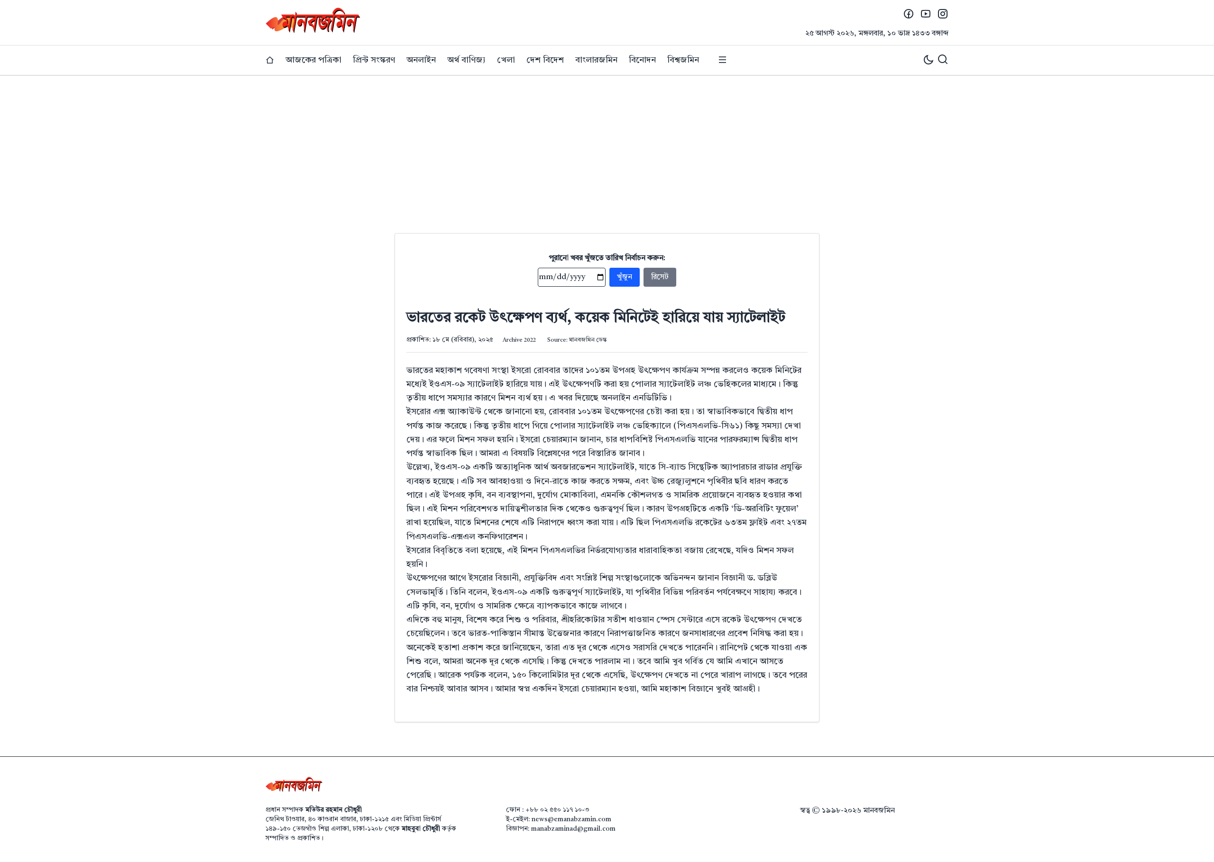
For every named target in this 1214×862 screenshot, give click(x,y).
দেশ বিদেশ (545, 60)
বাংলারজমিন (596, 60)
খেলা (506, 60)
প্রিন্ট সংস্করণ (374, 60)
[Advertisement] (607, 147)
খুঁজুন (624, 277)
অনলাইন (421, 60)
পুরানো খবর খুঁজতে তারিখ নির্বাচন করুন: (607, 258)
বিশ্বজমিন (683, 60)
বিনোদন (642, 60)
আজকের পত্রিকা (313, 60)
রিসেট (660, 277)
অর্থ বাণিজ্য (466, 60)
